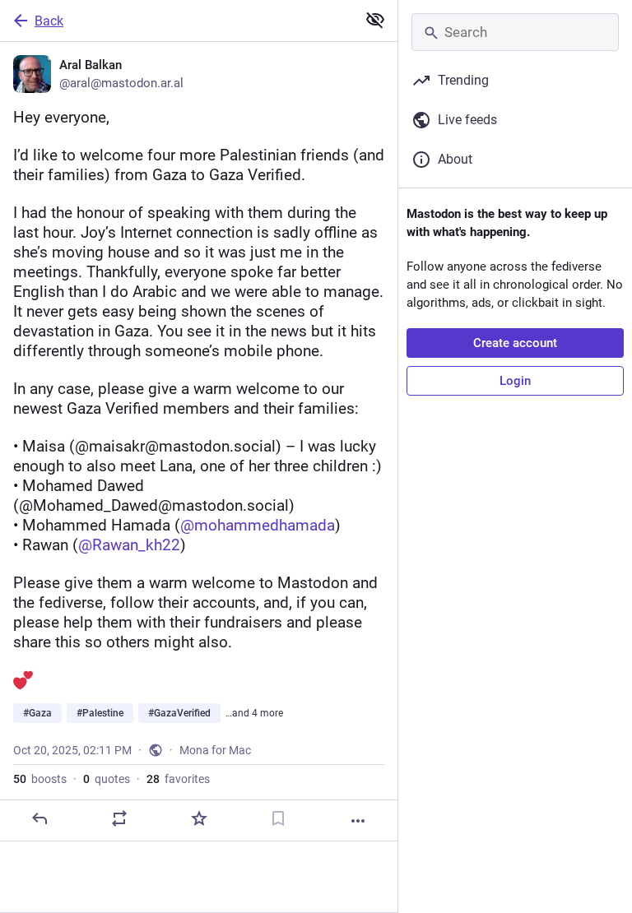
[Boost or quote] (119, 818)
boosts (40, 779)
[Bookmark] (278, 818)
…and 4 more (254, 713)
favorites (178, 779)
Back (49, 21)
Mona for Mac (215, 750)
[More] (358, 821)
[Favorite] (199, 818)
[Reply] (39, 818)
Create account (515, 343)
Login (515, 380)
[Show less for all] (375, 19)
